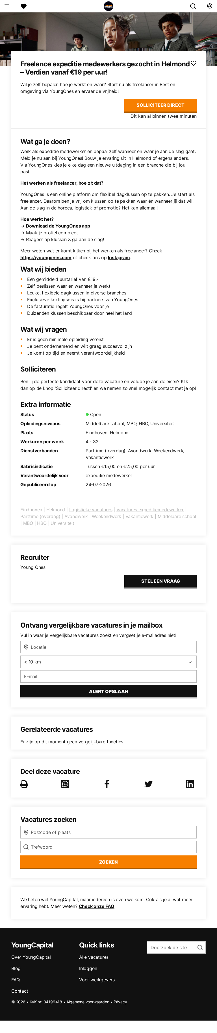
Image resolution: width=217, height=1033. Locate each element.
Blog (16, 968)
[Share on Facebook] (108, 784)
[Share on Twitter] (149, 784)
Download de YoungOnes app (58, 226)
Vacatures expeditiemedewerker (150, 509)
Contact (19, 991)
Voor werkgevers (97, 979)
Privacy (120, 1001)
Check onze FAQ (96, 906)
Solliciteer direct (160, 105)
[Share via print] (25, 784)
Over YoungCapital (31, 957)
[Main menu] (6, 6)
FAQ (15, 979)
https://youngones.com (45, 257)
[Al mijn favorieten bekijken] (24, 6)
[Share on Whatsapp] (66, 784)
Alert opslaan (108, 691)
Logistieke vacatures (90, 509)
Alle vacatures (93, 957)
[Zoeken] (195, 6)
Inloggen (88, 968)
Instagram (119, 257)
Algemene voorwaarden (87, 1001)
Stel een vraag (160, 581)
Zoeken (108, 862)
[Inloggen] (209, 6)
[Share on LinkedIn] (191, 784)
